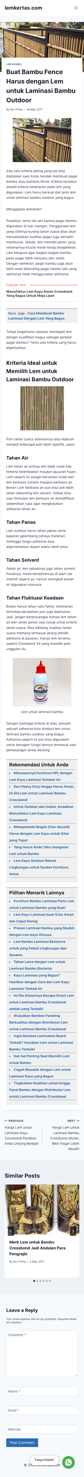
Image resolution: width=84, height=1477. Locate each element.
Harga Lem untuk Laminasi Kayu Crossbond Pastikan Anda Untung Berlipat (21, 1132)
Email (13, 1410)
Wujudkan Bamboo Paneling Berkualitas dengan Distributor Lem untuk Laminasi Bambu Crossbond (38, 1022)
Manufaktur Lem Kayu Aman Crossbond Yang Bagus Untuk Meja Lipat (39, 294)
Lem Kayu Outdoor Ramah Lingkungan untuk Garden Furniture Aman (38, 867)
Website (14, 1429)
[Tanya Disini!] (68, 1462)
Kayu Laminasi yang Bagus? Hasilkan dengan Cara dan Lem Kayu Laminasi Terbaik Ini (39, 982)
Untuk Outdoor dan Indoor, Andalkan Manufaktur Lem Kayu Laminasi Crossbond (41, 813)
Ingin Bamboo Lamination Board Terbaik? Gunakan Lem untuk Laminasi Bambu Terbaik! (41, 1042)
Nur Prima (16, 109)
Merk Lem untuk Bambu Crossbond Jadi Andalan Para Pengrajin (37, 1248)
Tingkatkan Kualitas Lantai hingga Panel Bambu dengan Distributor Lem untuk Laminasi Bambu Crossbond (40, 1089)
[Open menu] (75, 8)
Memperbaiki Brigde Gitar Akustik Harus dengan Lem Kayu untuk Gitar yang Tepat (39, 833)
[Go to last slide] (11, 1231)
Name (14, 1391)
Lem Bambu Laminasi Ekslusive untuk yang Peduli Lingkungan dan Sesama (38, 948)
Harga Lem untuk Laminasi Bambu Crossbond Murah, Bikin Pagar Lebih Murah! (64, 1135)
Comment (17, 1335)
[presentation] (42, 1209)
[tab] (34, 1281)
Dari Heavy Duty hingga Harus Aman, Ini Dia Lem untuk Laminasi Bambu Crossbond (41, 793)
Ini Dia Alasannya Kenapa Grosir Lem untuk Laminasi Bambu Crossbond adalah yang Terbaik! (41, 1002)
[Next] (73, 1231)
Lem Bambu (13, 64)
